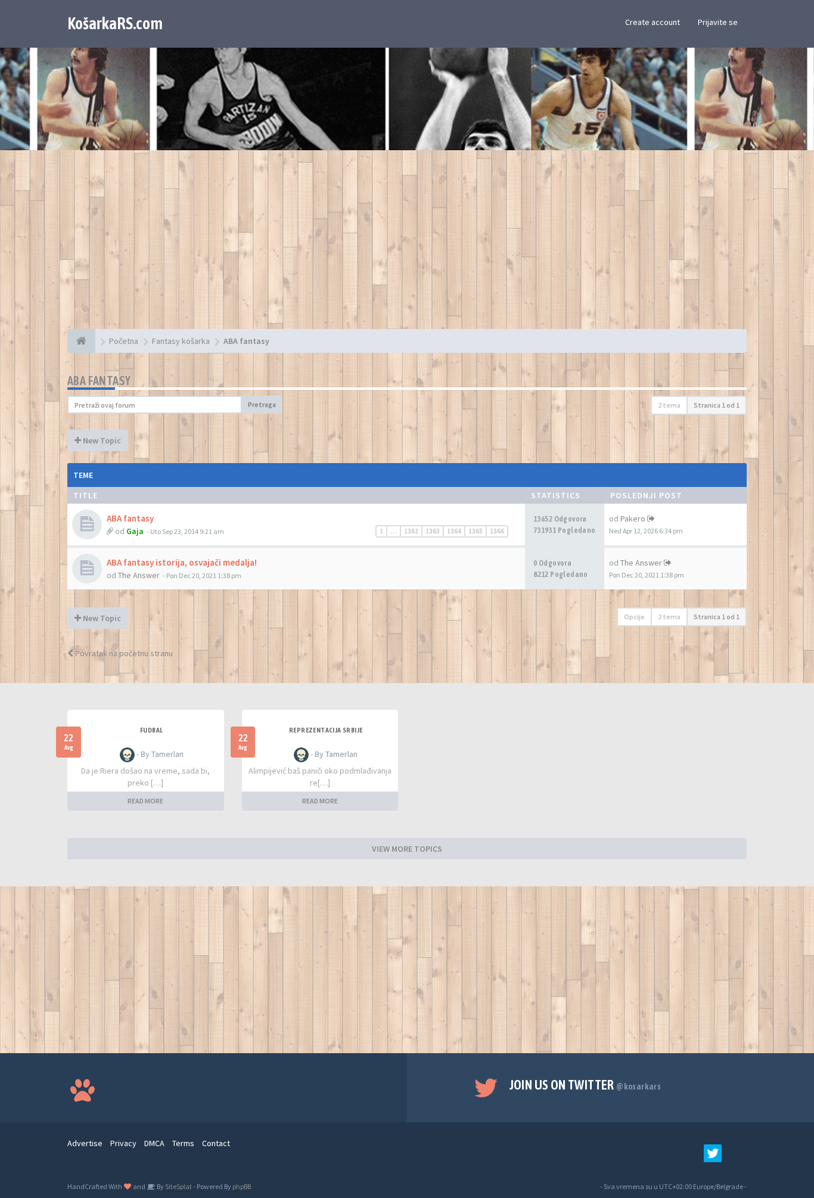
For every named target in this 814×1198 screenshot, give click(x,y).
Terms (183, 1143)
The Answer (139, 575)
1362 (411, 531)
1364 (454, 531)
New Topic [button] (101, 440)
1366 (497, 531)
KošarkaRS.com (115, 23)
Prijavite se (718, 22)
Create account (652, 22)
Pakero (632, 518)
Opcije (634, 616)
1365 (475, 531)
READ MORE (145, 800)
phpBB (241, 1186)
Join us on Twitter (585, 1085)
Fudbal (151, 730)
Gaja (135, 531)
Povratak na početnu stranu (123, 653)
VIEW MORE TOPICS (407, 848)
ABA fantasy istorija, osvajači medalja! (182, 562)
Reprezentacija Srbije (325, 730)
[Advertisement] (407, 245)
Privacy (123, 1143)
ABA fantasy (99, 380)
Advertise (84, 1143)
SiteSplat (178, 1186)
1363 (432, 531)
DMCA (154, 1143)
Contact (216, 1143)
